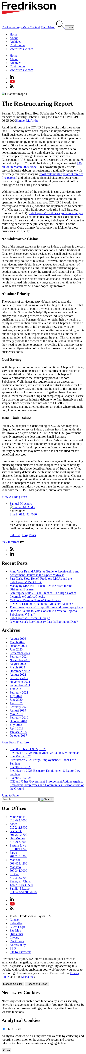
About (14, 38)
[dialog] (43, 971)
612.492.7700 (18, 877)
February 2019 (19, 717)
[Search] (60, 27)
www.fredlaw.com (21, 48)
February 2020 (19, 707)
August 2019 (18, 710)
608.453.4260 (18, 863)
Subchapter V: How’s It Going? (30, 618)
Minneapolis (17, 816)
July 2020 (16, 696)
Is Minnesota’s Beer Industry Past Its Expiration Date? (44, 621)
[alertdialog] (43, 1021)
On (9, 1029)
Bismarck (16, 831)
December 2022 (20, 671)
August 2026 (18, 638)
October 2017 (18, 735)
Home (13, 34)
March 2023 (17, 667)
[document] (43, 1021)
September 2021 (20, 685)
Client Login (18, 927)
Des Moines (17, 838)
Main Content (31, 27)
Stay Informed (11, 542)
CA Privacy (17, 941)
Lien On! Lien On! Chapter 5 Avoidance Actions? (41, 603)
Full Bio (15, 535)
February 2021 (19, 692)
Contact (14, 919)
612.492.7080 (28, 514)
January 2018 (18, 732)
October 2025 (18, 645)
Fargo (13, 852)
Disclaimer (16, 934)
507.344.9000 (18, 870)
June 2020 (16, 699)
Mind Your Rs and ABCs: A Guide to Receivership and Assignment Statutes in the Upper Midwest (44, 573)
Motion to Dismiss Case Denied (35, 600)
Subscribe (16, 923)
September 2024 (20, 653)
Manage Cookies (13, 983)
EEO (13, 948)
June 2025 (16, 649)
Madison (15, 860)
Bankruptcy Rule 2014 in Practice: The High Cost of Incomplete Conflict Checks (43, 594)
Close (6, 1050)
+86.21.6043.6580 (21, 885)
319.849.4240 (18, 849)
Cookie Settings (12, 27)
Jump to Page (10, 795)
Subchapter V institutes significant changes (56, 213)
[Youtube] (12, 82)
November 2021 (20, 681)
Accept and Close (37, 983)
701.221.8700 (18, 834)
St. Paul (14, 874)
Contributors (17, 45)
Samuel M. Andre (27, 120)
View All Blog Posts (14, 496)
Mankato (15, 867)
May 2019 (16, 714)
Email (13, 514)
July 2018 (16, 724)
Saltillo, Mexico (20, 888)
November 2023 (20, 660)
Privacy (14, 937)
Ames (13, 824)
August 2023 (18, 663)
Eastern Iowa (18, 845)
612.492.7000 (18, 820)
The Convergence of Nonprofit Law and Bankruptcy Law (46, 607)
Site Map (15, 930)
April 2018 (16, 728)
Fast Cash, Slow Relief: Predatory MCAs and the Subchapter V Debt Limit (41, 580)
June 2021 (16, 689)
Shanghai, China (20, 881)
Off (18, 1029)
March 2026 (17, 642)
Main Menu (48, 27)
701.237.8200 (18, 856)
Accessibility (18, 944)
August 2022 (18, 674)
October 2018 (18, 721)
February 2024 (19, 656)
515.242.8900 (18, 827)
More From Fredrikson (16, 742)
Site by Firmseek (20, 952)
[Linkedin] (12, 78)
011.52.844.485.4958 (23, 892)
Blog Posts (29, 535)
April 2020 (16, 703)
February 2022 (19, 678)
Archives (15, 41)
